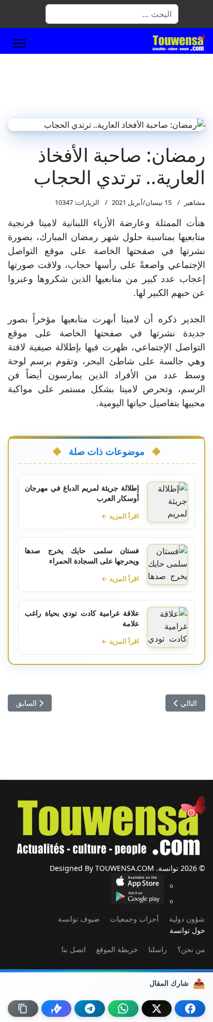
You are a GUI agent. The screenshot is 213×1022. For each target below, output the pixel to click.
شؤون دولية (187, 919)
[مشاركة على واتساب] (123, 1008)
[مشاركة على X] (157, 1008)
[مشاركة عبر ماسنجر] (56, 1008)
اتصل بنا (74, 949)
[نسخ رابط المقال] (23, 1008)
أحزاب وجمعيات (134, 919)
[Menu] (19, 43)
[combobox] (111, 14)
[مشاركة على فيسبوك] (190, 1008)
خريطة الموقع (117, 949)
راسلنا (157, 949)
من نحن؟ (191, 949)
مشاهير (194, 202)
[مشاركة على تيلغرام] (89, 1008)
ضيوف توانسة (79, 919)
